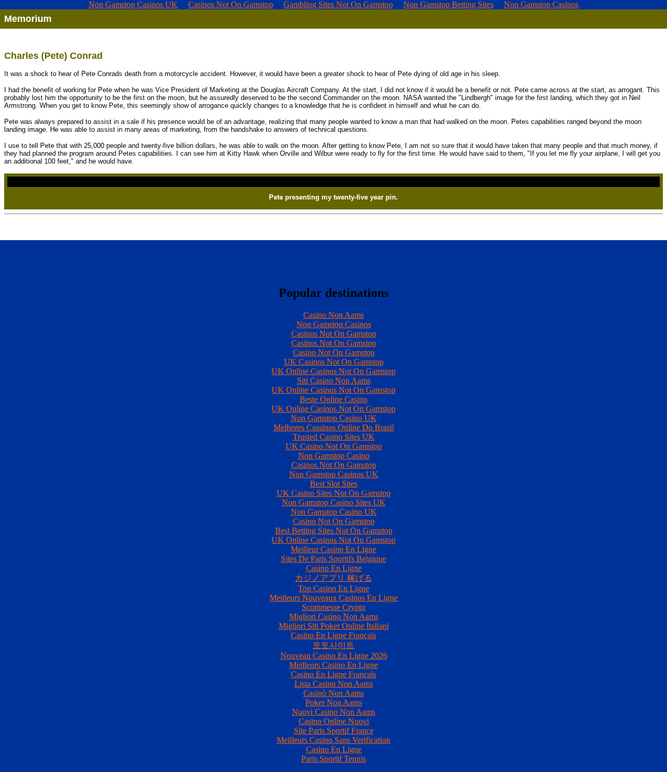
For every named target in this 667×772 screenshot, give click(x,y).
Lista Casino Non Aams (333, 683)
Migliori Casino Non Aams (333, 616)
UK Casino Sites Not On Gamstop (334, 493)
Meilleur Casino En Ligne (333, 549)
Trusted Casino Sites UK (334, 436)
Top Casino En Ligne (333, 588)
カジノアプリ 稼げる (333, 578)
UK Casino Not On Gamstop (334, 446)
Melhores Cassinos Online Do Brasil (334, 427)
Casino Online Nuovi (334, 721)
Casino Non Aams (333, 314)
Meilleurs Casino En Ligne (333, 665)
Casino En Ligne (334, 568)
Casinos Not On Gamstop (333, 333)
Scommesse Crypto (333, 607)
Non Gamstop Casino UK (334, 418)
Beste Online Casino (333, 399)
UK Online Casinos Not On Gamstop (333, 371)
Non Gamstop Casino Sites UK (334, 502)
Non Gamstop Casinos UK (333, 474)
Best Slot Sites (333, 483)
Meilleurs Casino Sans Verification (333, 740)
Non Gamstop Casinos (334, 324)
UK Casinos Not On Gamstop (334, 361)
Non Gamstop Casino (333, 455)
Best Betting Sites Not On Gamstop (333, 530)
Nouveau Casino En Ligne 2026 (333, 655)
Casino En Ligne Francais (333, 674)
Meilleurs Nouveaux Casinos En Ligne (333, 597)
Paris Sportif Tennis (333, 758)
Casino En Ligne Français (333, 635)
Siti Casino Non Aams (333, 380)
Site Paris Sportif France (334, 730)
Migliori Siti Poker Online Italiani (334, 625)
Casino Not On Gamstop (334, 352)
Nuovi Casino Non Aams (333, 711)
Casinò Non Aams (333, 693)
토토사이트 (333, 645)
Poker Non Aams (333, 702)
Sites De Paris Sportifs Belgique (333, 558)
